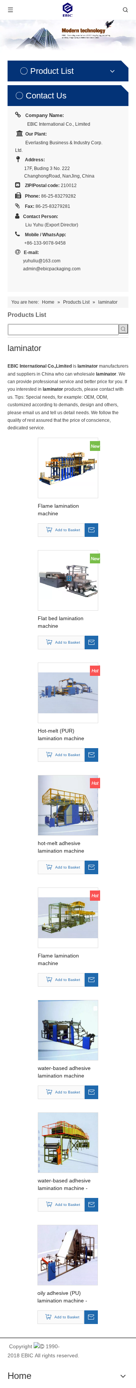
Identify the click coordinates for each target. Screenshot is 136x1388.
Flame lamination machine (58, 509)
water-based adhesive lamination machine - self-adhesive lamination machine (67, 1184)
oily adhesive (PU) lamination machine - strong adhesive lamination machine (62, 1297)
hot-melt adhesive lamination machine (61, 847)
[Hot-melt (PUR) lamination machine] (68, 692)
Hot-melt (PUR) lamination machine (61, 734)
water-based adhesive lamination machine (64, 1072)
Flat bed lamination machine (60, 622)
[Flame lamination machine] (68, 467)
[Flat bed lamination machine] (68, 580)
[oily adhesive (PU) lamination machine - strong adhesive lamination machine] (67, 1254)
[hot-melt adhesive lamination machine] (68, 805)
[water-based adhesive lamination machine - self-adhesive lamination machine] (68, 1142)
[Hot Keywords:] (123, 329)
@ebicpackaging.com (58, 268)
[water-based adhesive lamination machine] (68, 1029)
